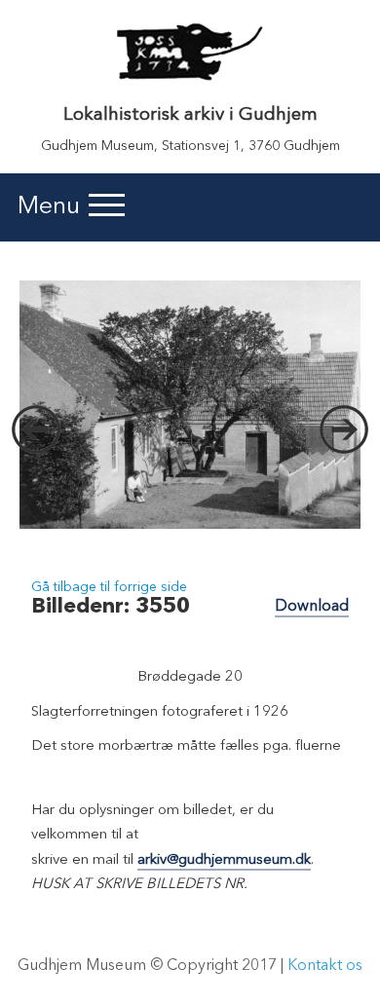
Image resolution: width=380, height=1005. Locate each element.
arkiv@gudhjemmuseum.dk (224, 860)
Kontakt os (324, 966)
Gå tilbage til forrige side (109, 587)
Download (312, 606)
